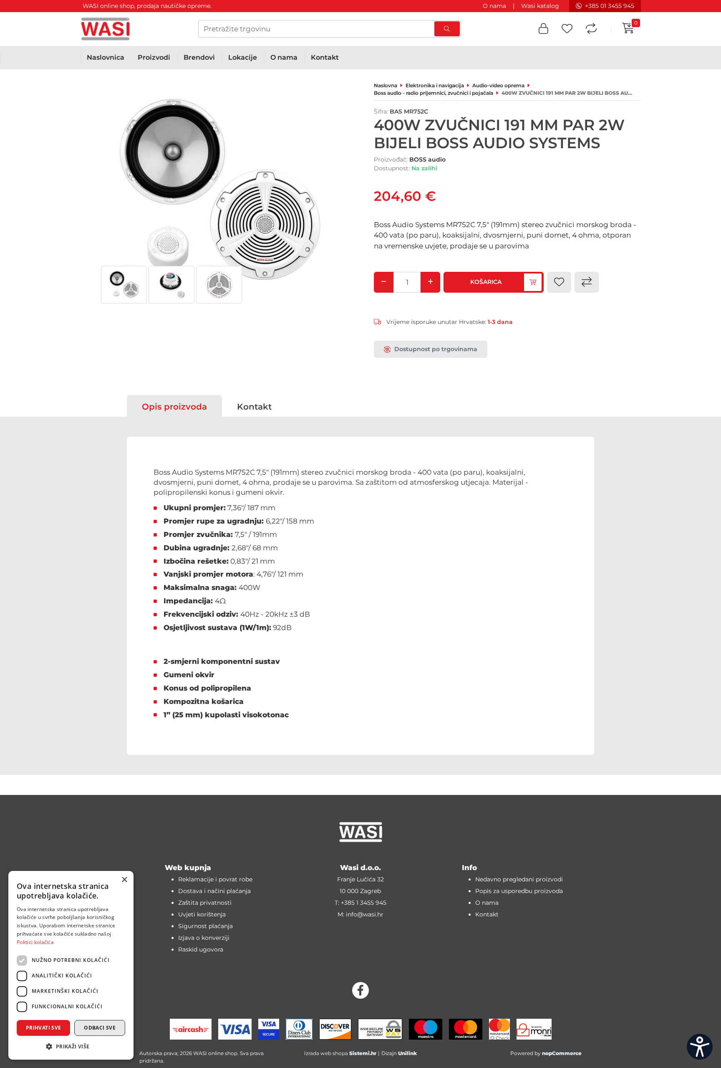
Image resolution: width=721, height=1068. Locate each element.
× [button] (124, 880)
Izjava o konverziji (203, 937)
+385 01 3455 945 (609, 6)
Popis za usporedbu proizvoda (519, 891)
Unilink (407, 1053)
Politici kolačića (35, 942)
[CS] (700, 1047)
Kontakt (254, 407)
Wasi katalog (540, 6)
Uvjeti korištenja (202, 914)
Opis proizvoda (174, 407)
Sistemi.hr (362, 1053)
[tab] (174, 406)
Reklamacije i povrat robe (215, 879)
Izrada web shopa (326, 1053)
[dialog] (71, 965)
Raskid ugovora (200, 949)
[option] (124, 285)
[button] (543, 29)
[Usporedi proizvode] (591, 29)
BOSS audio (427, 159)
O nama (494, 6)
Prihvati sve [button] (43, 1027)
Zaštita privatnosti (205, 902)
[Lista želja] (567, 29)
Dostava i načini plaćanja (214, 891)
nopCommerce (562, 1053)
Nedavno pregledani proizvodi (519, 879)
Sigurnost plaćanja (205, 926)
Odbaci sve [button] (100, 1027)
